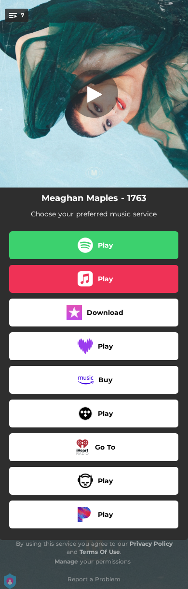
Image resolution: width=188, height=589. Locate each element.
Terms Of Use (100, 551)
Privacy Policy (151, 543)
